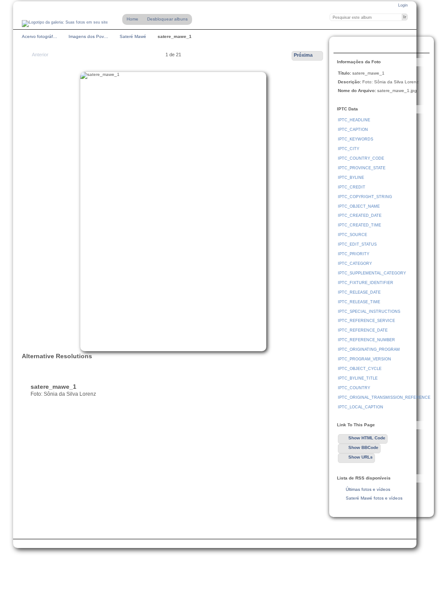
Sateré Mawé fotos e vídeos (374, 498)
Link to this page (342, 46)
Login (403, 5)
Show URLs (360, 457)
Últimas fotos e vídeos (368, 489)
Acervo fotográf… (39, 36)
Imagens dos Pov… (88, 36)
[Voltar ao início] (65, 23)
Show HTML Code (366, 437)
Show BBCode (363, 447)
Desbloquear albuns (167, 19)
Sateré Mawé (133, 36)
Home (132, 19)
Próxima (303, 55)
